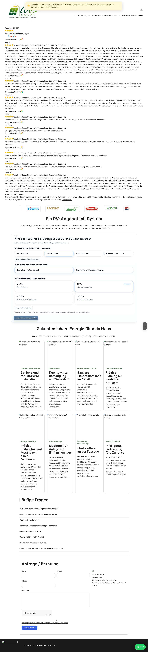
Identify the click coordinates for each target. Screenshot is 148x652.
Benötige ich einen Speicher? (31, 531)
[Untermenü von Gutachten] (100, 15)
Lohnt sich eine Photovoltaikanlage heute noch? (38, 526)
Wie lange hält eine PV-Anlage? (32, 537)
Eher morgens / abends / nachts (90, 270)
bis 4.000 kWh (82, 254)
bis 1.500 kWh (22, 254)
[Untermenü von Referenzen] (112, 15)
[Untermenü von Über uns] (129, 15)
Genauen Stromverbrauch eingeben (27, 259)
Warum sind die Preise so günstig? (33, 543)
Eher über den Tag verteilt (28, 270)
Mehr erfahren (67, 200)
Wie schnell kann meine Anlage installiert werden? (39, 509)
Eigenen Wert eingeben (24, 308)
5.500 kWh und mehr (115, 254)
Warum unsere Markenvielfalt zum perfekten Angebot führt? (43, 548)
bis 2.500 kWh (52, 254)
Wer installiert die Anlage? (30, 520)
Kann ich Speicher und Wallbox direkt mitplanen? (38, 514)
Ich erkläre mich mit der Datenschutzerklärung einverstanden (45, 623)
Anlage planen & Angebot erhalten (26, 318)
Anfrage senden (29, 628)
